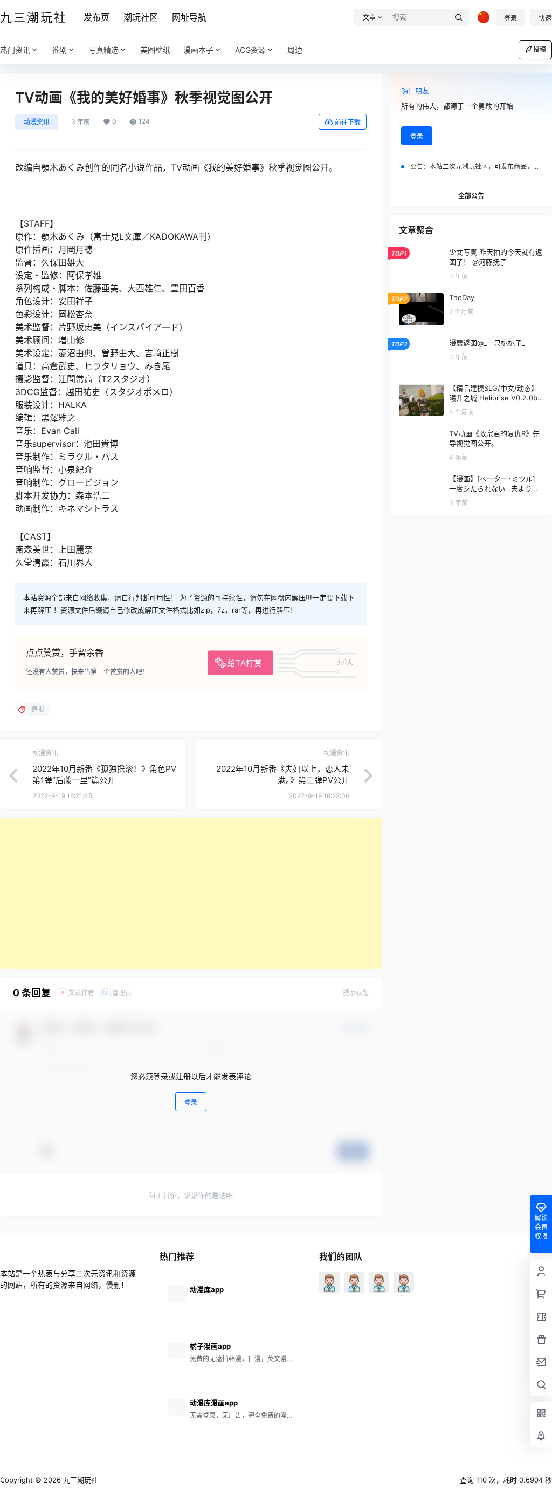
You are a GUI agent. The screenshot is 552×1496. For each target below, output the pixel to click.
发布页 (96, 17)
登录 (510, 18)
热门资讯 (15, 50)
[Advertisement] (191, 893)
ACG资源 (250, 50)
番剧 (59, 50)
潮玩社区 (140, 17)
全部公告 (471, 196)
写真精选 (103, 50)
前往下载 (348, 122)
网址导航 (189, 17)
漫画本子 (198, 50)
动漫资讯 (37, 122)
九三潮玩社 (79, 1479)
